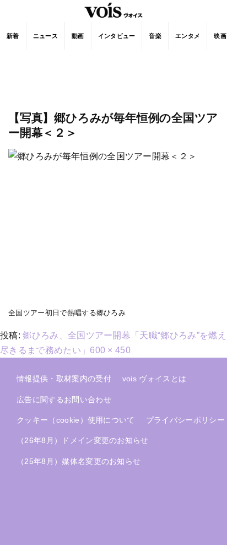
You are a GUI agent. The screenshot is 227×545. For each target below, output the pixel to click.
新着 (13, 36)
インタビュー (117, 36)
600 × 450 (110, 350)
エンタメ (187, 36)
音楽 (155, 36)
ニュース (45, 36)
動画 (78, 36)
